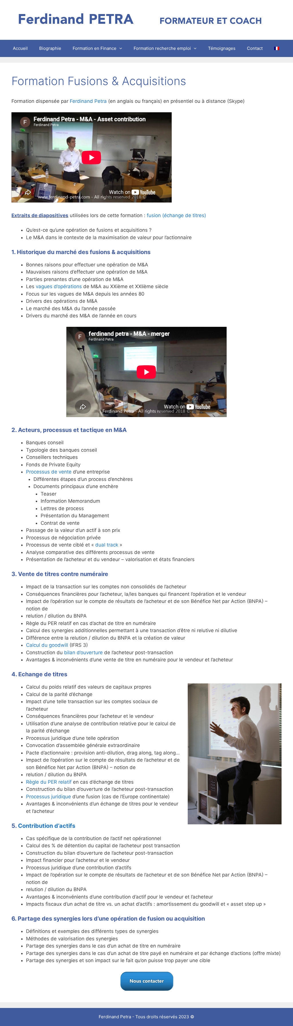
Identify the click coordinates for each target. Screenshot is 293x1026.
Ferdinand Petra (88, 101)
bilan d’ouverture (83, 652)
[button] (122, 48)
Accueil (20, 48)
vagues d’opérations (59, 286)
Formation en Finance (94, 48)
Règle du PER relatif (49, 782)
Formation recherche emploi (162, 48)
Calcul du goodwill (47, 645)
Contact (255, 48)
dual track (106, 545)
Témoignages (221, 48)
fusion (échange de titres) (176, 215)
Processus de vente (49, 472)
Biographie (50, 48)
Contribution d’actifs (46, 825)
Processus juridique (48, 796)
